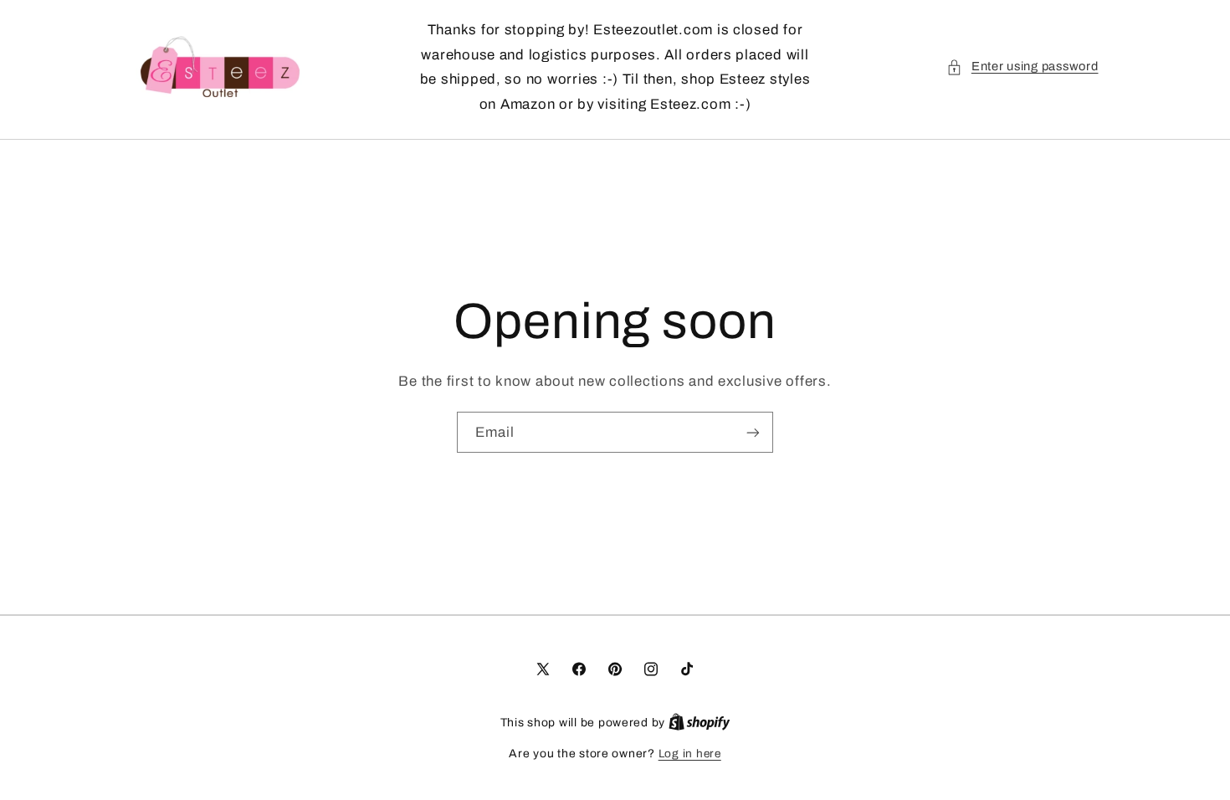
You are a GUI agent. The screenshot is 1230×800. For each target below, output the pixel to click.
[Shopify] (699, 722)
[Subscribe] (753, 432)
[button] (1022, 67)
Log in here (690, 753)
